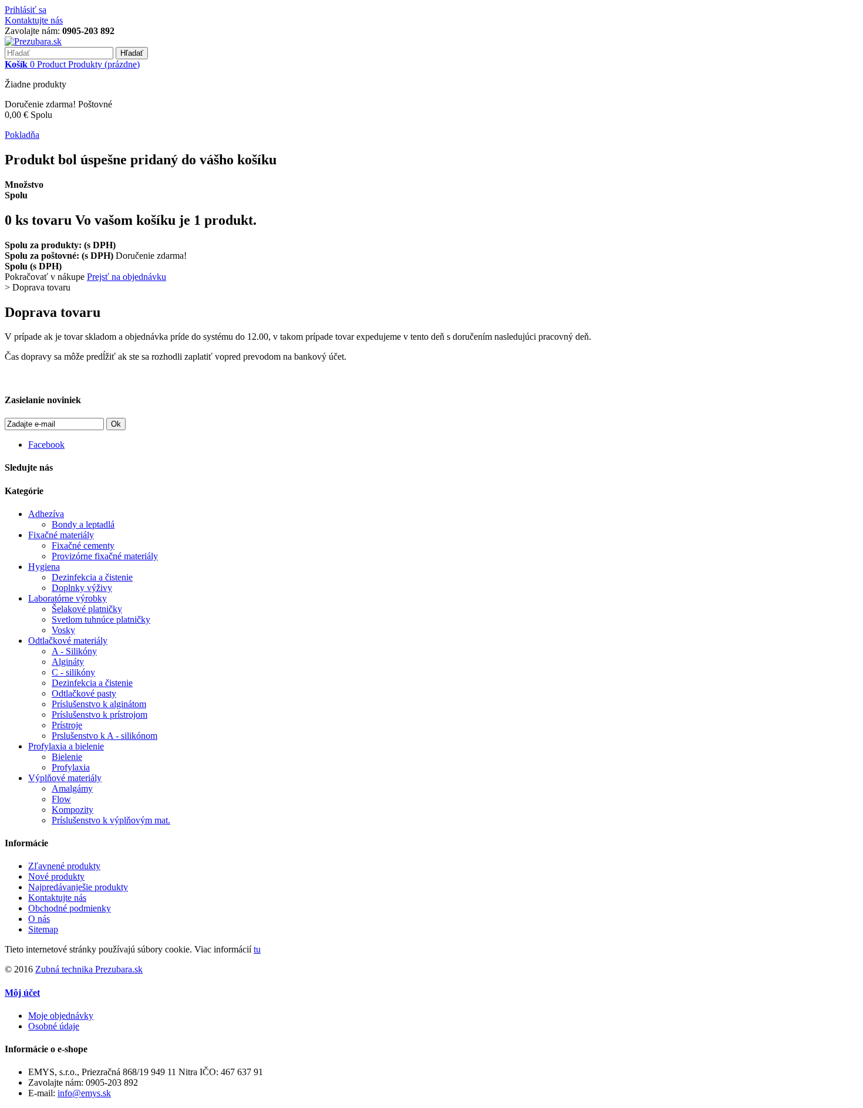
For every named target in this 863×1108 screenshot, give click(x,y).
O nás (39, 919)
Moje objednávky (60, 1016)
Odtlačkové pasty (84, 693)
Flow (61, 799)
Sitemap (43, 929)
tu (257, 949)
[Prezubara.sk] (33, 41)
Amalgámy (72, 788)
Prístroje (67, 725)
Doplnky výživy (82, 588)
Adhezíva (46, 514)
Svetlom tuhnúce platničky (101, 619)
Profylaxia (71, 767)
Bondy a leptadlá (83, 524)
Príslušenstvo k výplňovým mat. (111, 820)
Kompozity (72, 810)
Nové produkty (56, 876)
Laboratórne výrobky (67, 598)
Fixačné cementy (83, 545)
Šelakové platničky (87, 609)
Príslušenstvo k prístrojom (99, 714)
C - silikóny (73, 672)
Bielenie (67, 757)
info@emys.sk (84, 1093)
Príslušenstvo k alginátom (99, 704)
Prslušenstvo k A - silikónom (104, 736)
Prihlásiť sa (25, 10)
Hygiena (44, 567)
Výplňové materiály (65, 778)
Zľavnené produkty (64, 866)
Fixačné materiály (61, 535)
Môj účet (22, 993)
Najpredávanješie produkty (78, 887)
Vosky (63, 630)
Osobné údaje (53, 1026)
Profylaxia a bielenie (66, 746)
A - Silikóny (74, 651)
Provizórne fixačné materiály (105, 556)
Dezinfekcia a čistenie (92, 577)
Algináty (68, 662)
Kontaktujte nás (34, 20)
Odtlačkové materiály (67, 641)
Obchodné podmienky (69, 908)
